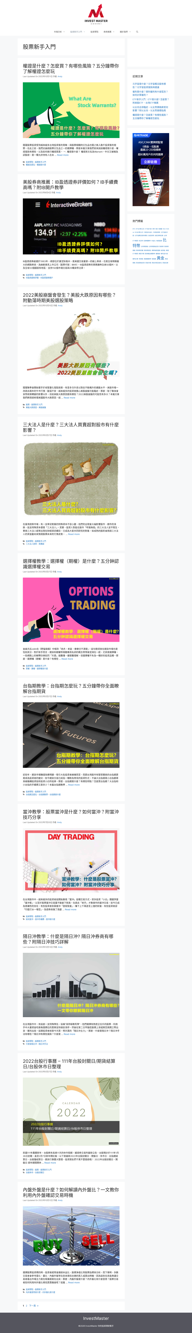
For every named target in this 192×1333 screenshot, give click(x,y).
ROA (164, 229)
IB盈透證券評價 (32, 278)
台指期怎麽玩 (31, 794)
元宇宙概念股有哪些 (141, 235)
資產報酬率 (147, 259)
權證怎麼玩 (30, 165)
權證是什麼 (41, 165)
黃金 (160, 258)
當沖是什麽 (50, 919)
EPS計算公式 (140, 229)
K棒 (153, 229)
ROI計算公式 (139, 232)
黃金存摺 (148, 263)
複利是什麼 (164, 254)
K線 (156, 229)
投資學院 (94, 32)
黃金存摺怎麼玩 (157, 263)
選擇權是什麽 (42, 668)
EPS (134, 229)
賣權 (33, 668)
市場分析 (58, 32)
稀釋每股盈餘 (156, 250)
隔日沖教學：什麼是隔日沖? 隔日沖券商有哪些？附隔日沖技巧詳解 (68, 939)
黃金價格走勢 (140, 263)
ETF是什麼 (148, 229)
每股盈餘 (159, 241)
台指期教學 (43, 794)
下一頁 (34, 1305)
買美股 (141, 259)
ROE (167, 229)
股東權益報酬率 (150, 254)
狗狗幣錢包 (147, 250)
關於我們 (124, 32)
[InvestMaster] (96, 14)
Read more (63, 155)
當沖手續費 (39, 919)
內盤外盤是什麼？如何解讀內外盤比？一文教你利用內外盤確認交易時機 (71, 1192)
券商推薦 (107, 32)
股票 (28, 404)
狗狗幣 (161, 246)
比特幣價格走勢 (154, 246)
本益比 (153, 241)
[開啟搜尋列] (137, 32)
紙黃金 (163, 250)
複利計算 (135, 259)
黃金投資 (165, 263)
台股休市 (29, 1172)
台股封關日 (39, 1172)
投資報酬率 (147, 241)
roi (133, 232)
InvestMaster (96, 1318)
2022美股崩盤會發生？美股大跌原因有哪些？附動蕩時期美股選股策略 (69, 297)
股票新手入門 (40, 162)
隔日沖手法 (43, 1044)
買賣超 (41, 544)
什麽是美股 (156, 232)
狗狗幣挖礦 (139, 250)
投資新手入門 (76, 32)
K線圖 (160, 229)
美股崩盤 (42, 407)
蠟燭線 (158, 254)
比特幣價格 (144, 246)
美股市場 (141, 254)
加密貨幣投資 (159, 235)
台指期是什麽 (55, 794)
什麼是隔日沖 (31, 1044)
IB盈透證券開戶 (46, 278)
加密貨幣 (151, 235)
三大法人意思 (31, 544)
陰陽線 (154, 259)
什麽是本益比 (148, 232)
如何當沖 (29, 919)
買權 (28, 668)
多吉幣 (141, 241)
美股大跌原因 (31, 407)
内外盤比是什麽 (48, 1292)
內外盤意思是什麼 (33, 1292)
